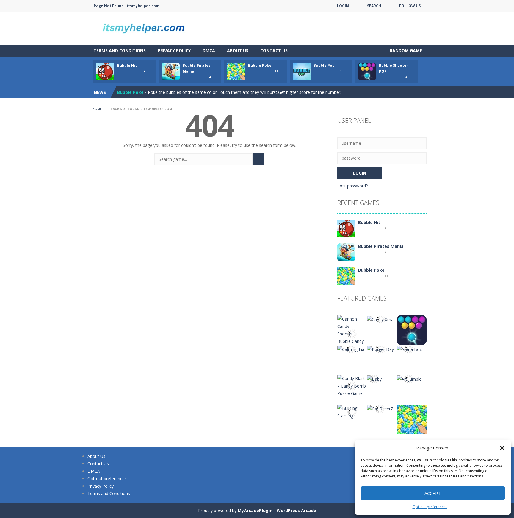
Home (97, 109)
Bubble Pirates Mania (381, 246)
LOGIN (343, 5)
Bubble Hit (127, 65)
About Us (237, 50)
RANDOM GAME (405, 50)
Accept (432, 493)
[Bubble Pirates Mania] (346, 252)
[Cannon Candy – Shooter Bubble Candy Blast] (352, 333)
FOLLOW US (410, 5)
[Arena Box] (409, 348)
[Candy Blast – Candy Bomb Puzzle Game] (352, 385)
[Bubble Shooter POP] (412, 329)
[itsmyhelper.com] (146, 28)
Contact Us (274, 50)
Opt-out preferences (430, 506)
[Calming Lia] (350, 348)
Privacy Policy (174, 50)
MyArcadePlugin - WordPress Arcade (277, 510)
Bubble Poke (260, 65)
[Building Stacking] (352, 411)
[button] (502, 448)
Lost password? (352, 186)
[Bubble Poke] (346, 276)
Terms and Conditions (119, 50)
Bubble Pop (324, 65)
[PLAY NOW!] (105, 71)
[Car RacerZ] (380, 408)
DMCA (209, 50)
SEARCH (374, 5)
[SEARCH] (258, 159)
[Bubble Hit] (346, 228)
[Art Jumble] (409, 378)
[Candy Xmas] (381, 319)
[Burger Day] (380, 348)
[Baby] (374, 378)
